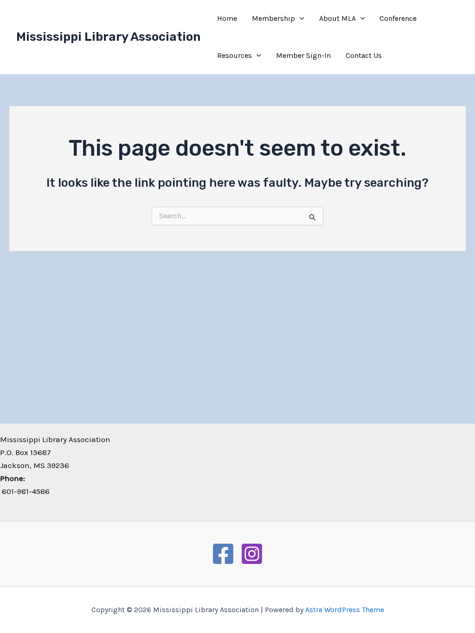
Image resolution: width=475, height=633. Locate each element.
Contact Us (364, 55)
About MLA (337, 18)
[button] (299, 18)
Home (227, 18)
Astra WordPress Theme (344, 609)
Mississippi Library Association (108, 37)
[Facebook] (223, 553)
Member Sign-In (303, 55)
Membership (273, 18)
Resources (234, 55)
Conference (398, 18)
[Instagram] (251, 553)
